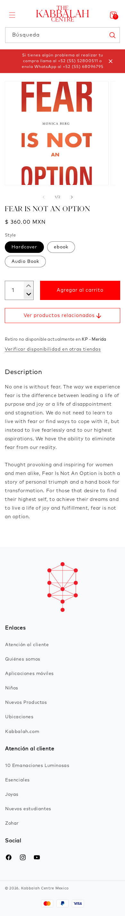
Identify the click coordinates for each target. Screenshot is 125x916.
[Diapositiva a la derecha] (72, 197)
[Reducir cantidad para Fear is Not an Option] (26, 286)
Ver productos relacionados (59, 315)
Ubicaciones (19, 717)
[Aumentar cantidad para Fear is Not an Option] (26, 294)
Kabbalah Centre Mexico (45, 888)
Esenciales (17, 780)
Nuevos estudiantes (28, 809)
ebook (61, 247)
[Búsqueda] (112, 35)
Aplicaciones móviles (29, 673)
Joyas (12, 794)
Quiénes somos (22, 659)
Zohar (12, 823)
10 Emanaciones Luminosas (37, 765)
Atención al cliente (27, 645)
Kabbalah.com (22, 731)
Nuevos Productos (26, 702)
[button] (12, 15)
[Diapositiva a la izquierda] (44, 197)
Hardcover (24, 247)
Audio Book (25, 261)
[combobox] (62, 35)
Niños (11, 688)
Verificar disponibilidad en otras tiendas (53, 349)
